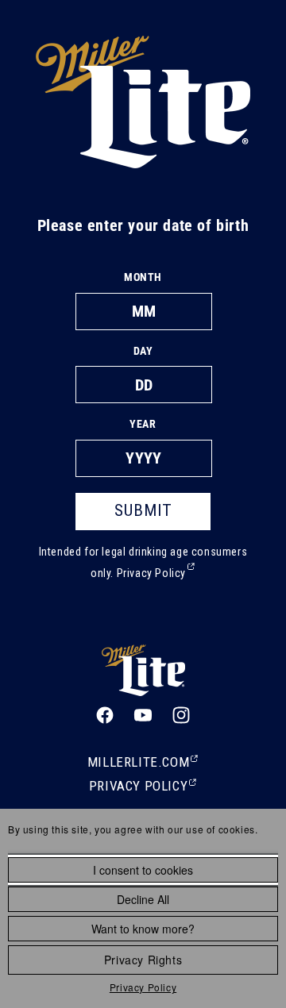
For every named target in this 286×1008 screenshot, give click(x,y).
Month (143, 277)
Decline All (143, 899)
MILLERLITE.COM (143, 763)
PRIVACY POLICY (143, 787)
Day (143, 350)
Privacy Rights (143, 960)
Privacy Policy (143, 987)
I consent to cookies (143, 870)
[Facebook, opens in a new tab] (105, 715)
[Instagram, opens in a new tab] (181, 715)
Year (142, 423)
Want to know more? (143, 929)
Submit (143, 510)
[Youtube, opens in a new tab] (143, 715)
